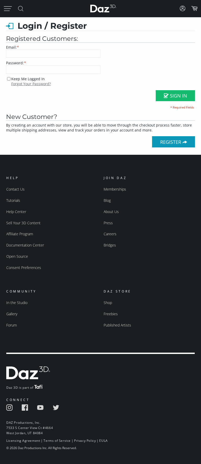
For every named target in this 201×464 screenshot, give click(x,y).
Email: (12, 47)
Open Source (17, 256)
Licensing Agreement (23, 440)
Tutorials (13, 200)
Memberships (115, 189)
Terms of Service (57, 440)
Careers (110, 233)
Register (171, 142)
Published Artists (117, 325)
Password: (16, 62)
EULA (103, 440)
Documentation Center (25, 245)
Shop (108, 302)
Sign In (178, 96)
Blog (107, 200)
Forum (11, 325)
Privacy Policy (85, 440)
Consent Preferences (23, 267)
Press (108, 222)
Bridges (110, 245)
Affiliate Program (19, 233)
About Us (111, 211)
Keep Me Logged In (28, 78)
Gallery (11, 313)
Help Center (16, 211)
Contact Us (15, 189)
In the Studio (16, 302)
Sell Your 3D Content (23, 222)
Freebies (111, 313)
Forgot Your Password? (31, 83)
